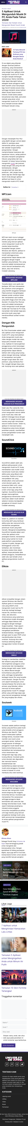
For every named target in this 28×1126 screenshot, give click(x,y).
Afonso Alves (6, 838)
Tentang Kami (9, 1121)
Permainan (5, 1107)
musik (13, 163)
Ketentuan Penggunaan (8, 1119)
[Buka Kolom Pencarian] (26, 2)
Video (4, 1101)
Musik (9, 8)
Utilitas (4, 1099)
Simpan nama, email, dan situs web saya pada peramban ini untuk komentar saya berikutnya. (14, 1038)
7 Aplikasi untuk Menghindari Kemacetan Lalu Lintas (13, 928)
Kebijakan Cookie (18, 1121)
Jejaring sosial (6, 1096)
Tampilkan (14, 187)
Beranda (4, 8)
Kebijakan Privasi (21, 1119)
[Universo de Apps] (14, 2)
